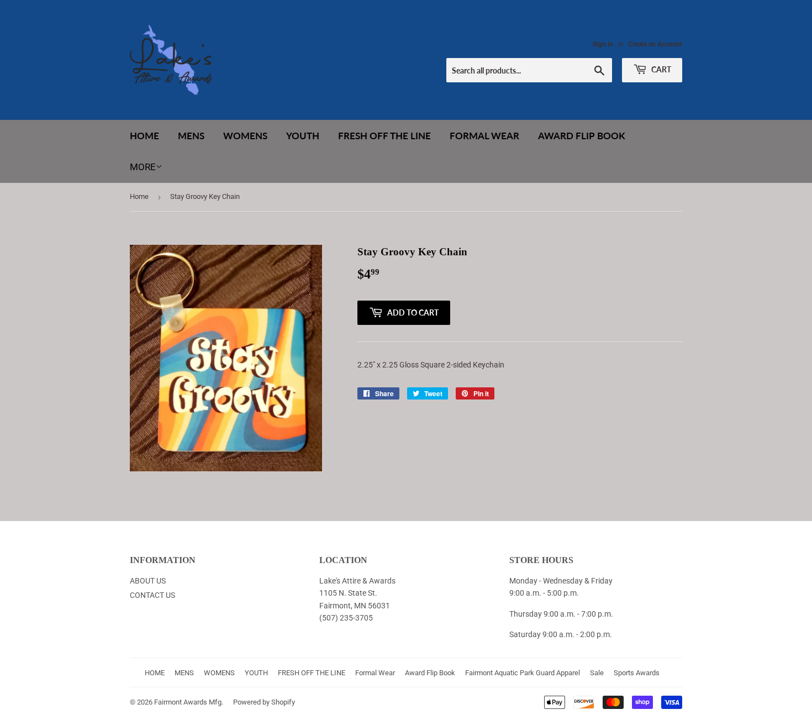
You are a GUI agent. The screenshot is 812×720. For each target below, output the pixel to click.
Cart (660, 69)
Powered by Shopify (264, 702)
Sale (597, 673)
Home (139, 196)
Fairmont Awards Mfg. (188, 702)
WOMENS (245, 135)
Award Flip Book (581, 135)
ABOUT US (148, 580)
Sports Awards (637, 673)
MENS (191, 135)
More (143, 166)
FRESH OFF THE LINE (384, 135)
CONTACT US (152, 595)
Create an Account (655, 44)
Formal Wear (484, 135)
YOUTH (302, 135)
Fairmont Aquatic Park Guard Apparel (522, 673)
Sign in (603, 44)
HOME (144, 135)
